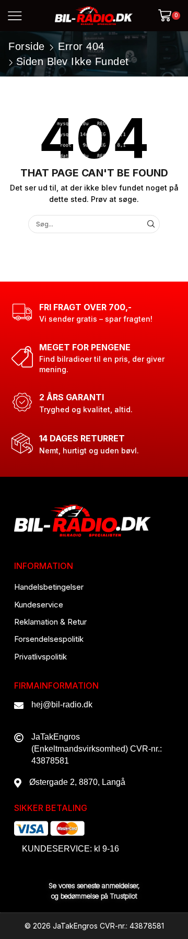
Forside (26, 46)
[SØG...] (151, 224)
